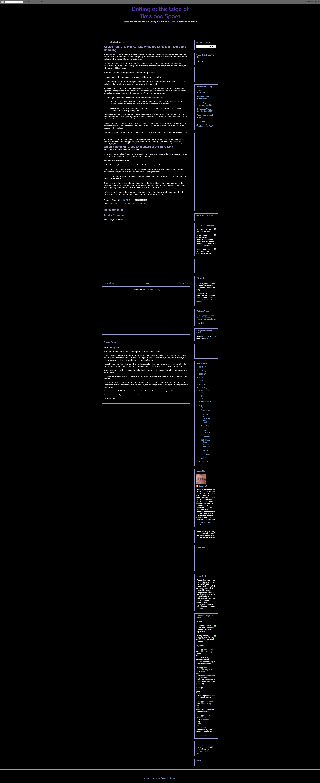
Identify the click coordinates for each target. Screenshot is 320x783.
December (205, 391)
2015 (201, 367)
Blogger (172, 778)
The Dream (201, 121)
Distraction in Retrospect (202, 98)
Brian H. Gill (204, 486)
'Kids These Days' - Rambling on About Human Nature (205, 445)
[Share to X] (141, 200)
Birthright (201, 92)
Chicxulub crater (178, 142)
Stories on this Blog (204, 126)
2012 (201, 377)
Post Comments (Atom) (151, 290)
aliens (112, 203)
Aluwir (211, 216)
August (204, 455)
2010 (201, 384)
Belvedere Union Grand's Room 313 (204, 110)
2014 (201, 371)
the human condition (139, 203)
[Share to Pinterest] (146, 200)
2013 (201, 374)
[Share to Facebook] (143, 200)
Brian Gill (206, 336)
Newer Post (109, 283)
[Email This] (136, 200)
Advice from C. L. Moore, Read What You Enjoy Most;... (205, 416)
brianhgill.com (202, 736)
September (205, 405)
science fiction (125, 203)
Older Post (183, 283)
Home (147, 283)
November (205, 396)
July (203, 458)
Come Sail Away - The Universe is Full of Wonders (205, 431)
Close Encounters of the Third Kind (168, 144)
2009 (201, 388)
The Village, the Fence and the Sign (204, 104)
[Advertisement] (147, 30)
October (204, 402)
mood (117, 203)
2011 (201, 381)
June (203, 461)
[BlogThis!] (139, 200)
